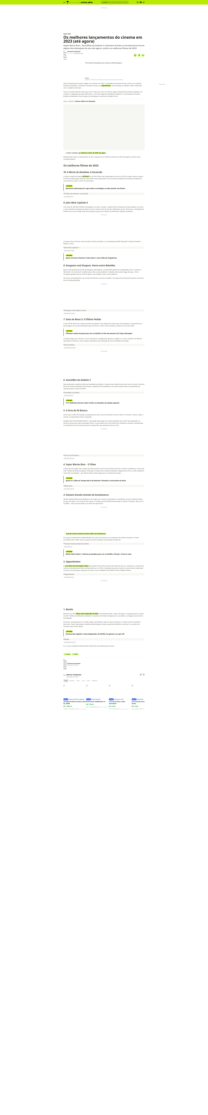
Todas (66, 680)
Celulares (72, 680)
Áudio (88, 680)
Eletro (78, 680)
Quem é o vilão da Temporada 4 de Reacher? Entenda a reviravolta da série (96, 480)
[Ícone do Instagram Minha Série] (137, 2)
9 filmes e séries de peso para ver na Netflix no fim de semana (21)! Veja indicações (99, 333)
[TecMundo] (68, 2)
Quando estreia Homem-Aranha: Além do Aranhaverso (86, 534)
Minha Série (67, 34)
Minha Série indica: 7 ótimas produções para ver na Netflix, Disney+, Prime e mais (98, 554)
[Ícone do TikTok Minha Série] (144, 2)
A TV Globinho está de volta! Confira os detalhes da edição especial (92, 403)
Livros (83, 680)
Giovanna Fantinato (73, 51)
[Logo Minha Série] (86, 2)
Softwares (94, 680)
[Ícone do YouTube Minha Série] (141, 2)
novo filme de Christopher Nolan (77, 566)
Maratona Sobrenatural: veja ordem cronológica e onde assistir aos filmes (95, 188)
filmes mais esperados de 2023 (87, 614)
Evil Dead (85, 176)
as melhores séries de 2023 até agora (92, 153)
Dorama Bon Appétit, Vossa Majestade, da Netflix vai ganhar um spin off (95, 634)
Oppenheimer (106, 86)
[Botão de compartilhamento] (135, 55)
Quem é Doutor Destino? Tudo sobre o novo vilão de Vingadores (91, 258)
